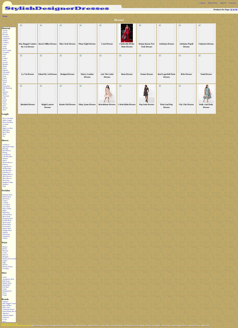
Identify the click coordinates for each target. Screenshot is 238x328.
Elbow (4, 160)
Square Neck (6, 228)
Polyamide (6, 72)
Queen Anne (6, 222)
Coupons (202, 3)
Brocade (5, 34)
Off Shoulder (6, 168)
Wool (4, 110)
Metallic (5, 64)
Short (4, 134)
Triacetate (5, 96)
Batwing (5, 149)
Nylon (4, 68)
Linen (4, 60)
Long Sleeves (7, 166)
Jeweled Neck (7, 214)
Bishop (4, 152)
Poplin (4, 78)
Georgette (5, 52)
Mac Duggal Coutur (8, 303)
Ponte (4, 76)
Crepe (4, 46)
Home (5, 16)
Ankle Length (7, 120)
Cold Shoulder (7, 156)
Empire (4, 261)
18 (231, 10)
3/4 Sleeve (6, 145)
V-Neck (4, 238)
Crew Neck (6, 207)
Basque (4, 247)
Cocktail (5, 124)
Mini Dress (6, 132)
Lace (4, 56)
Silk (3, 90)
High (4, 263)
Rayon (4, 80)
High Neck (6, 212)
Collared (5, 203)
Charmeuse (6, 38)
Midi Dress (6, 130)
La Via (4, 319)
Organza (5, 70)
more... (4, 321)
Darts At (5, 255)
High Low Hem (7, 128)
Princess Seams (7, 267)
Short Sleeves (7, 178)
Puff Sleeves (6, 172)
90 (236, 10)
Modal (4, 66)
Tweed (4, 100)
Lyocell (5, 62)
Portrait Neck (6, 220)
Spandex (5, 92)
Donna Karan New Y (8, 311)
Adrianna (5, 313)
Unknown (5, 317)
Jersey (4, 54)
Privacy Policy (213, 3)
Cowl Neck (6, 205)
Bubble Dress (6, 283)
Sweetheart (6, 234)
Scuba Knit (6, 86)
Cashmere (5, 36)
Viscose (5, 108)
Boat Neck (6, 199)
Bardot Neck (6, 197)
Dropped (5, 257)
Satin (4, 84)
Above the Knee (7, 118)
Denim (4, 48)
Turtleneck (6, 236)
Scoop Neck (6, 226)
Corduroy (5, 42)
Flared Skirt (6, 285)
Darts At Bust (6, 209)
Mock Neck (6, 216)
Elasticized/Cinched (8, 259)
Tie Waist (5, 268)
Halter (4, 210)
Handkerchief (7, 291)
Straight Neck (7, 230)
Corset (4, 253)
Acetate (5, 31)
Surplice (5, 232)
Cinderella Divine (8, 309)
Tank (4, 186)
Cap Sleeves (6, 154)
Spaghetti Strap (7, 182)
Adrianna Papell (7, 315)
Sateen (4, 82)
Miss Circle (6, 307)
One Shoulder (7, 170)
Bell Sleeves (6, 151)
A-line (4, 277)
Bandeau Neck (7, 195)
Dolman (5, 158)
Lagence (5, 301)
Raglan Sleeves (7, 174)
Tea (3, 136)
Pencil (4, 293)
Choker (4, 201)
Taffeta (4, 94)
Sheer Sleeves (7, 176)
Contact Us (232, 3)
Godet (4, 289)
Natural (4, 265)
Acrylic (4, 33)
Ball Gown (6, 281)
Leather (5, 58)
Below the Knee (7, 122)
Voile (4, 106)
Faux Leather (6, 50)
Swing (4, 295)
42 (234, 10)
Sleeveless (5, 180)
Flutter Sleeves (7, 162)
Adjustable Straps (8, 147)
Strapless (5, 184)
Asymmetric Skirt (8, 279)
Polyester (5, 74)
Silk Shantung (7, 88)
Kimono (5, 164)
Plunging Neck (7, 218)
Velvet (4, 104)
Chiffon (5, 40)
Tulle (4, 98)
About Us (223, 3)
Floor (4, 126)
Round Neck (6, 224)
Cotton (4, 44)
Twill (4, 102)
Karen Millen (6, 305)
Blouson (5, 251)
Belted (4, 249)
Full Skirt (5, 287)
